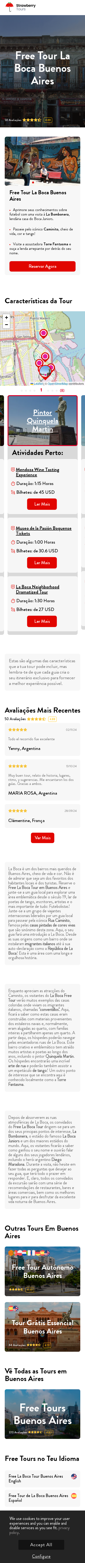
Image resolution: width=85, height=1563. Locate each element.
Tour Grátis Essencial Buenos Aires (42, 1327)
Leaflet (38, 383)
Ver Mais (43, 837)
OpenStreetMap (58, 383)
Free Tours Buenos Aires (42, 1414)
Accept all (41, 1544)
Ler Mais (42, 504)
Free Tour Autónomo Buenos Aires (42, 1271)
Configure (41, 1556)
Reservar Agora (42, 266)
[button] (33, 182)
